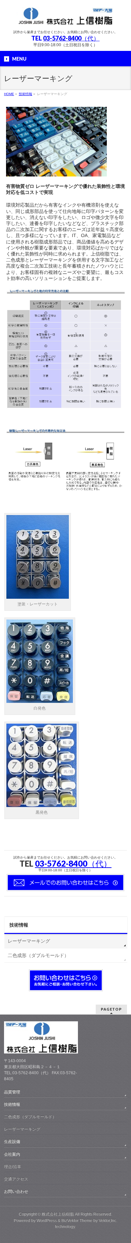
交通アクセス (16, 1179)
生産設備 (12, 1141)
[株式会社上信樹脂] (65, 18)
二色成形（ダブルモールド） (38, 955)
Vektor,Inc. (108, 1220)
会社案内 (12, 1154)
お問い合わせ (16, 1191)
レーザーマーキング (29, 941)
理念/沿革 (12, 1166)
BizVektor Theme (76, 1220)
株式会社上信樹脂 (58, 1214)
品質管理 (12, 1092)
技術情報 (18, 925)
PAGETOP (111, 1009)
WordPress (47, 1220)
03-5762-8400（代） (71, 38)
